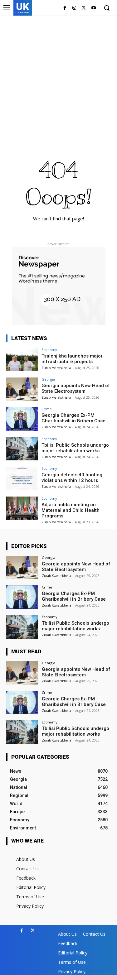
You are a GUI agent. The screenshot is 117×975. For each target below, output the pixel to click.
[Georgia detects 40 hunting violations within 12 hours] (22, 478)
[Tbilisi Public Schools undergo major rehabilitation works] (22, 448)
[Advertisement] (58, 77)
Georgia (48, 379)
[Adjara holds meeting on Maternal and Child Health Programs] (22, 508)
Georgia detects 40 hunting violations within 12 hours (71, 477)
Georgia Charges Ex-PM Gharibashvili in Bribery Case (73, 418)
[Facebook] (65, 8)
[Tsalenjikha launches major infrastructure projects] (22, 359)
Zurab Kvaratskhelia (56, 368)
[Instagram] (74, 8)
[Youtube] (93, 8)
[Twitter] (84, 8)
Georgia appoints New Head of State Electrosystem (75, 388)
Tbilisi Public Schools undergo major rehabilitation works (75, 448)
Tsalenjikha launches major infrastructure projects (72, 358)
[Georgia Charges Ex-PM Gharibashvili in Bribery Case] (22, 418)
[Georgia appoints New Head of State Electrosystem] (22, 389)
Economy (49, 349)
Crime (46, 409)
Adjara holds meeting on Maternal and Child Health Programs (70, 510)
